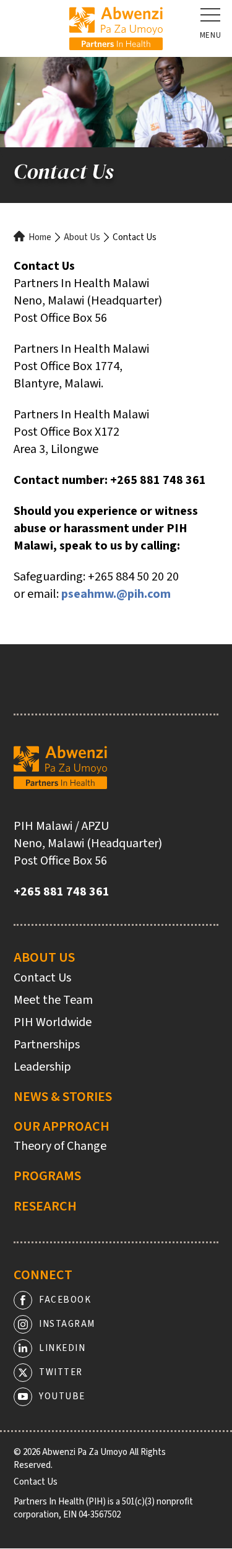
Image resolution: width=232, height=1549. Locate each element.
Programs (47, 1176)
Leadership (42, 1067)
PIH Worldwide (53, 1022)
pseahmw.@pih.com (116, 594)
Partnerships (47, 1045)
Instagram (67, 1324)
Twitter (61, 1372)
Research (45, 1206)
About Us (82, 237)
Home (39, 237)
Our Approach (62, 1126)
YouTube (62, 1396)
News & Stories (63, 1097)
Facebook (65, 1299)
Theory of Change (60, 1146)
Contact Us (42, 978)
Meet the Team (53, 1000)
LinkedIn (62, 1348)
